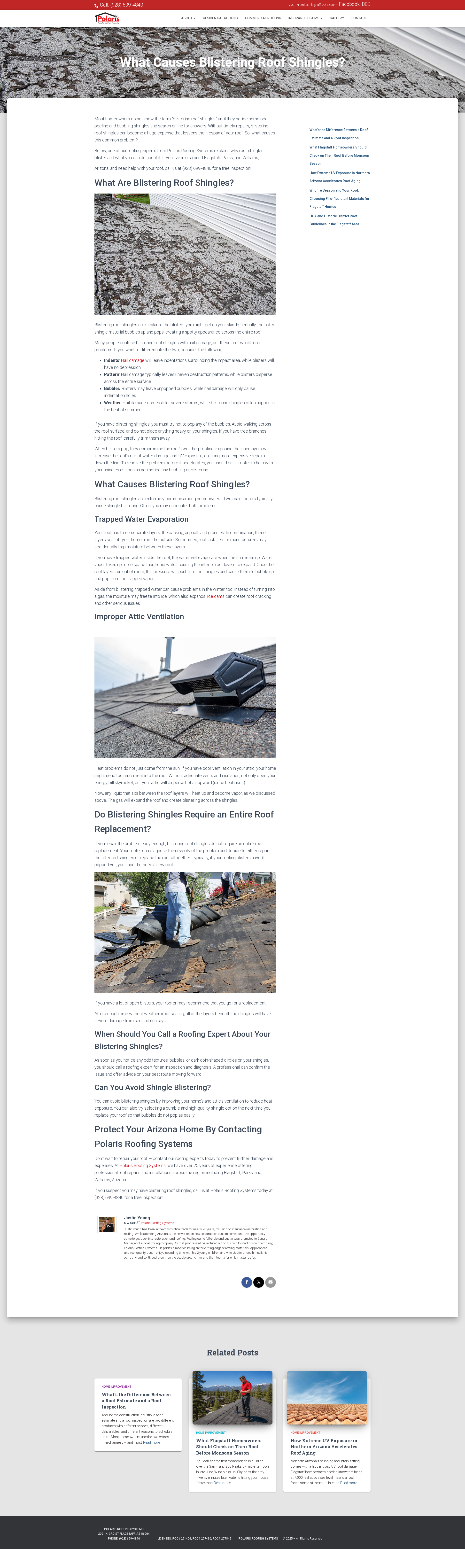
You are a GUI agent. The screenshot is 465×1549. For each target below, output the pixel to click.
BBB (366, 4)
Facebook (349, 4)
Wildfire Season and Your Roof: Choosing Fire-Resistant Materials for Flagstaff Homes (340, 198)
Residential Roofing (220, 18)
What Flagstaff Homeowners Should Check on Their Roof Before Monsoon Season (339, 155)
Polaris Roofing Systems (143, 1165)
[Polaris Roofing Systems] (107, 18)
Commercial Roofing (263, 18)
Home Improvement (116, 1386)
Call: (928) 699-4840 (121, 5)
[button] (194, 18)
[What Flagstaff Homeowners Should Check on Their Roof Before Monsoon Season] (232, 1397)
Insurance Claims (304, 18)
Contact (359, 18)
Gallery (337, 18)
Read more (151, 1442)
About (187, 18)
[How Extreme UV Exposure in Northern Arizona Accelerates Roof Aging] (327, 1397)
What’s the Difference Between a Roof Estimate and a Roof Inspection (136, 1400)
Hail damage (132, 360)
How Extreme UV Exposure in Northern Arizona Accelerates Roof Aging (324, 1447)
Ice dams (216, 596)
